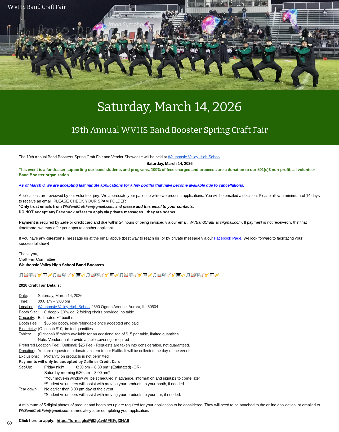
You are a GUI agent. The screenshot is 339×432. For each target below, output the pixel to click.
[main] (169, 117)
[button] (9, 423)
